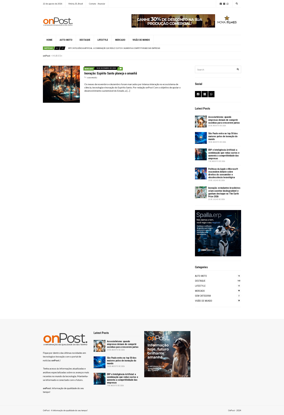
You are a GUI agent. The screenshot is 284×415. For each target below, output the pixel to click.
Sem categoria (203, 295)
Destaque (85, 39)
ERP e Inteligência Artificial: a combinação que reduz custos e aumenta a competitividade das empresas (114, 48)
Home (49, 39)
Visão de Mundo (141, 39)
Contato (92, 4)
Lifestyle (102, 39)
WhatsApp (227, 4)
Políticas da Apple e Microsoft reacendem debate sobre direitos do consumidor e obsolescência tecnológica (223, 173)
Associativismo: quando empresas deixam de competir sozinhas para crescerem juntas (224, 120)
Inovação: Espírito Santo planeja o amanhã (110, 73)
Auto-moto (66, 39)
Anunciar (101, 4)
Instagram (224, 4)
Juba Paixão (92, 78)
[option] (154, 48)
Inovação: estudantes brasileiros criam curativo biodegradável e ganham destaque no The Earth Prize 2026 (224, 192)
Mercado (120, 39)
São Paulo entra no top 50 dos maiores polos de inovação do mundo (223, 136)
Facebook (221, 4)
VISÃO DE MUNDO (203, 300)
